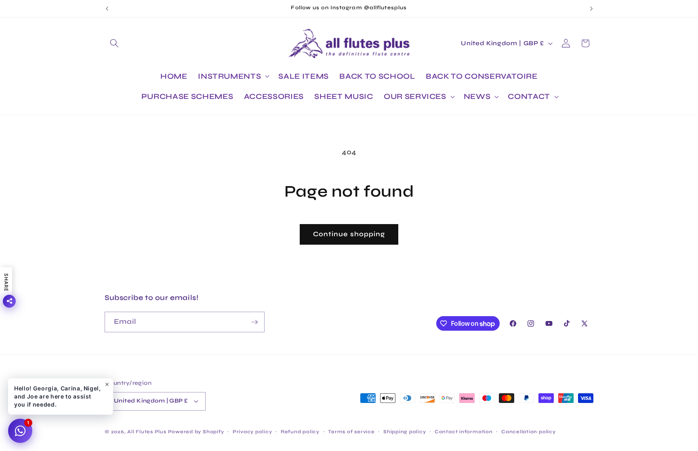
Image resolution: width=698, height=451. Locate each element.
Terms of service (351, 431)
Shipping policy (404, 431)
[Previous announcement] (107, 8)
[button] (114, 43)
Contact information (464, 431)
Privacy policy (252, 431)
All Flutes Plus (146, 431)
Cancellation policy (528, 431)
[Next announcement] (591, 8)
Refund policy (300, 431)
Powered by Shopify (196, 431)
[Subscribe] (254, 322)
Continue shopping (349, 234)
